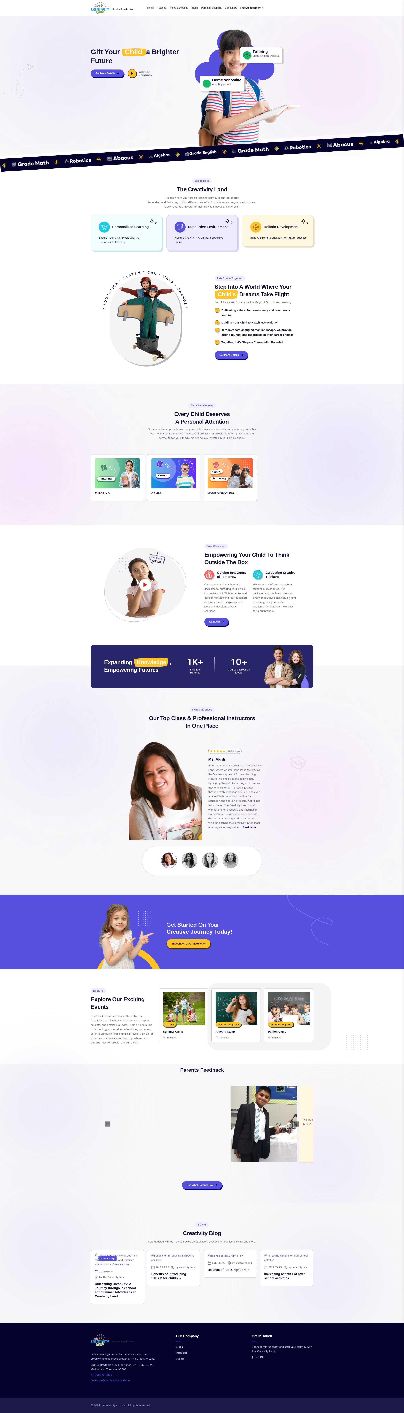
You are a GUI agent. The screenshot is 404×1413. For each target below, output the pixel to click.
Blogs (194, 7)
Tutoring (161, 7)
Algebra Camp (225, 1031)
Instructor (181, 1349)
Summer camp (108, 1254)
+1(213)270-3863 (101, 1371)
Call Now (214, 621)
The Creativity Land (114, 1273)
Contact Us (231, 7)
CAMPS (156, 493)
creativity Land (187, 1263)
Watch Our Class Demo (145, 73)
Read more (249, 827)
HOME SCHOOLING (221, 493)
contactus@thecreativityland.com (111, 1376)
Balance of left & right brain (228, 1266)
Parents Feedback (211, 7)
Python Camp (277, 1031)
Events (180, 1355)
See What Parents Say (200, 1181)
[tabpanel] (202, 480)
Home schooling (178, 7)
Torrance (171, 1037)
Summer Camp (173, 1031)
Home (150, 7)
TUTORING (102, 493)
